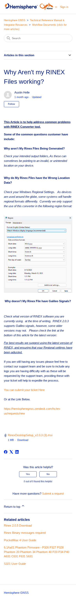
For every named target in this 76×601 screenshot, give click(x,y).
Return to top (12, 506)
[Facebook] (5, 452)
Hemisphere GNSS (14, 20)
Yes (28, 474)
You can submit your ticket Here (24, 390)
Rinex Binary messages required (25, 532)
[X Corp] (11, 452)
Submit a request (53, 493)
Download (22, 440)
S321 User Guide (15, 563)
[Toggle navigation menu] (56, 6)
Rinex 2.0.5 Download (18, 525)
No (48, 474)
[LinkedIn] (17, 452)
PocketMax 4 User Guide (20, 540)
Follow (11, 104)
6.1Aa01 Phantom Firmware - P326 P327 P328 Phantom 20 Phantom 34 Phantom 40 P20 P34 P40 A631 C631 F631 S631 (36, 552)
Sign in (64, 6)
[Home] (21, 9)
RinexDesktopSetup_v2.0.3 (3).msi (30, 435)
